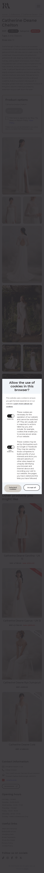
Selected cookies (13, 488)
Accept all (31, 487)
